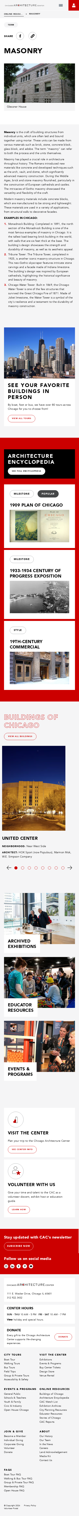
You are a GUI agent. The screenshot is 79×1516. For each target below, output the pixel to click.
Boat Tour (9, 1359)
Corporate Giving (14, 1444)
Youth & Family (12, 1401)
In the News (46, 1444)
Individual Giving (13, 1440)
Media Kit (45, 1456)
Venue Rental (47, 1375)
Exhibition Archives (50, 1405)
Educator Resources (51, 1413)
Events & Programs (50, 1363)
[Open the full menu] (61, 5)
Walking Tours (12, 1363)
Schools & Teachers (15, 1397)
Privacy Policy (30, 1505)
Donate (8, 1452)
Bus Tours (9, 1367)
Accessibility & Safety (16, 1379)
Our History (46, 1436)
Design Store (47, 1371)
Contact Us (46, 1460)
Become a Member (15, 1436)
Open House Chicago (16, 1409)
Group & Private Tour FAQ (19, 1482)
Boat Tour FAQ (12, 1474)
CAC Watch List (49, 1401)
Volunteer (9, 1448)
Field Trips (10, 1371)
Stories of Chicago (50, 1417)
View (10, 1319)
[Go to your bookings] (73, 5)
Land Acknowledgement (53, 1452)
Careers (44, 1448)
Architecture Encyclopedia (54, 1397)
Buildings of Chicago (51, 1393)
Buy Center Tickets (50, 1367)
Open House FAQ (14, 1490)
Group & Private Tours (16, 1375)
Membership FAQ (14, 1486)
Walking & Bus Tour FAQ (18, 1478)
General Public (12, 1393)
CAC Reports (47, 1421)
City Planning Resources (53, 1409)
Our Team (45, 1440)
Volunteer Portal (11, 1508)
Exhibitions (46, 1359)
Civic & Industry (13, 1405)
